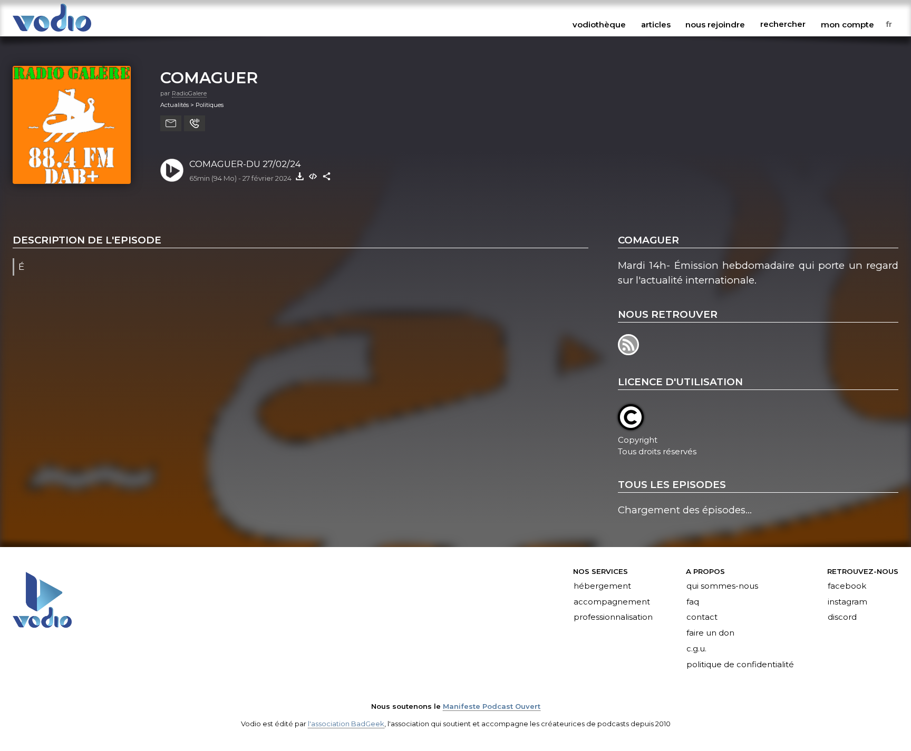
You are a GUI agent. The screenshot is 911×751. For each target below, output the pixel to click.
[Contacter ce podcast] (170, 123)
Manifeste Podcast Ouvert (491, 706)
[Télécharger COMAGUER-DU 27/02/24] (299, 176)
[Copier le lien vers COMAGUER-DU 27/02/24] (327, 176)
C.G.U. (696, 649)
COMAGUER (209, 77)
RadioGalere (189, 93)
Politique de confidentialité (740, 665)
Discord (842, 617)
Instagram (847, 602)
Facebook (847, 586)
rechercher (783, 24)
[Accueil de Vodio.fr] (52, 32)
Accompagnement (612, 602)
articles (656, 24)
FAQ (692, 602)
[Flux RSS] (629, 352)
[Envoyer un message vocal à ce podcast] (194, 123)
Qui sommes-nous (722, 586)
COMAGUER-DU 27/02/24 (245, 164)
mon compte (847, 24)
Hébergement (602, 586)
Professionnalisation (613, 617)
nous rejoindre (715, 24)
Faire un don (710, 633)
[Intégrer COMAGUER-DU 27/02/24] (313, 176)
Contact (702, 617)
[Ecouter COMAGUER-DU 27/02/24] (171, 170)
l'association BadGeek (346, 723)
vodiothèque (599, 24)
